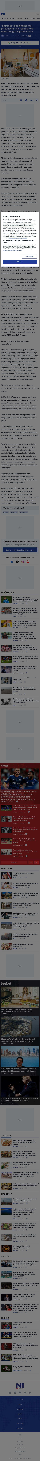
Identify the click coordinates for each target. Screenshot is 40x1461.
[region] (20, 239)
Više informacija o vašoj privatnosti (18, 238)
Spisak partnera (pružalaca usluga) (12, 250)
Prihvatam (20, 261)
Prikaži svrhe (29, 256)
